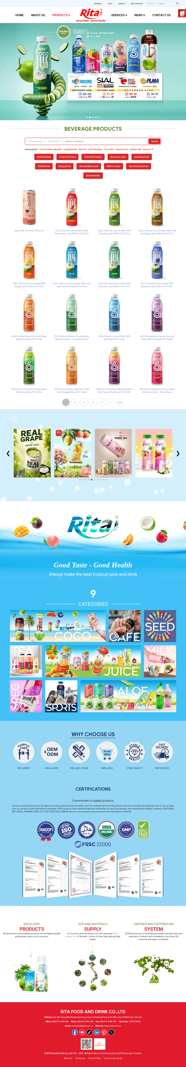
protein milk (135, 149)
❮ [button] (5, 71)
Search (154, 141)
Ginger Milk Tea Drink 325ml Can (29, 230)
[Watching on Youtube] (82, 1032)
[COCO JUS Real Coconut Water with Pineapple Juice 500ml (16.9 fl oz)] (114, 207)
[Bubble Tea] (113, 453)
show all (147, 149)
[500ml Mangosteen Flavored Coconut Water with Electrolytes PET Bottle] (157, 313)
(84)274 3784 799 (108, 1021)
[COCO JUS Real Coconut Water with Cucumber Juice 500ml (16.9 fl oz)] (114, 260)
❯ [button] (181, 71)
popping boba (70, 149)
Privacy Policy (94, 1058)
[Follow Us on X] (111, 1032)
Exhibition (98, 4)
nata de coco (122, 149)
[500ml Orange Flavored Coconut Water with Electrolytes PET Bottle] (29, 313)
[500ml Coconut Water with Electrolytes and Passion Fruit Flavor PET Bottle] (114, 365)
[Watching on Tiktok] (89, 1032)
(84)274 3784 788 (85, 1021)
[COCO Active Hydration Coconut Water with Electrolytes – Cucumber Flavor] (71, 313)
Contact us (80, 1058)
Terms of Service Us (113, 1058)
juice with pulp (95, 149)
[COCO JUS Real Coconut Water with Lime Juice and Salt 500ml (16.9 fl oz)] (71, 260)
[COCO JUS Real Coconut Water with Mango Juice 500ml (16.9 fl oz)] (29, 260)
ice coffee (108, 149)
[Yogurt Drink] (153, 453)
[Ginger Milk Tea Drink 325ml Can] (29, 207)
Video (110, 4)
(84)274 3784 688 (60, 1021)
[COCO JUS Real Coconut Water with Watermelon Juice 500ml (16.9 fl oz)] (71, 207)
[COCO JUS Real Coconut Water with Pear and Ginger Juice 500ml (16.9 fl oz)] (157, 207)
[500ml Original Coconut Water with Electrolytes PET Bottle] (114, 313)
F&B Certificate (137, 4)
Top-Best (121, 4)
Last (120, 402)
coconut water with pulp (50, 149)
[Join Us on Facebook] (75, 1032)
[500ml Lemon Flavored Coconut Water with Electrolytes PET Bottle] (29, 365)
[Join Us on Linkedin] (97, 1032)
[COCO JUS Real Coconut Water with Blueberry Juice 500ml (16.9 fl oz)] (157, 260)
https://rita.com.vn (112, 1026)
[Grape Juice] (32, 453)
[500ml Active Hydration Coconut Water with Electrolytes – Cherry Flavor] (157, 365)
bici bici (82, 149)
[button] (87, 117)
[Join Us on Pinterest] (104, 1032)
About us (68, 1058)
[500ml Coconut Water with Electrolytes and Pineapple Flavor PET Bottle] (71, 365)
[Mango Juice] (72, 453)
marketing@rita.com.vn (82, 1026)
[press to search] (177, 3)
